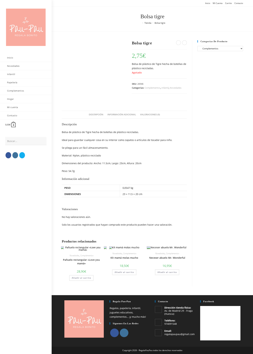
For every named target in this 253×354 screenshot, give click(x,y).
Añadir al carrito (81, 277)
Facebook (208, 301)
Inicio (207, 3)
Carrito (228, 3)
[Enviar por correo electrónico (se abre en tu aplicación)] (22, 155)
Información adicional (121, 114)
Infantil (165, 87)
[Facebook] (114, 333)
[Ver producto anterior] (178, 42)
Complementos (152, 87)
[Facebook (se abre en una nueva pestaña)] (8, 155)
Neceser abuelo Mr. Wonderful (167, 257)
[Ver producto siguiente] (184, 42)
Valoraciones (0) (150, 114)
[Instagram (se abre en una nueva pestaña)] (15, 155)
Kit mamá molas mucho (124, 257)
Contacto (238, 3)
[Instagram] (124, 333)
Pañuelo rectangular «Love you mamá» (81, 261)
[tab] (96, 115)
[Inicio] (140, 22)
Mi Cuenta (218, 3)
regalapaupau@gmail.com (179, 334)
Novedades (175, 87)
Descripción (96, 114)
